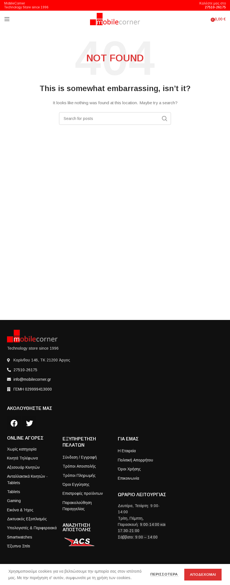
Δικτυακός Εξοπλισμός (27, 519)
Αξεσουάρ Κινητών (23, 467)
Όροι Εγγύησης (76, 484)
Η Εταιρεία (127, 451)
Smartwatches (19, 537)
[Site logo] (115, 19)
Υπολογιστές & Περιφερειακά (32, 528)
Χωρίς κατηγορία (21, 449)
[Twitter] (29, 423)
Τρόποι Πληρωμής (79, 475)
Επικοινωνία (128, 478)
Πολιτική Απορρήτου (135, 460)
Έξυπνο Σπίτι (18, 546)
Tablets (13, 491)
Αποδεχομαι (203, 574)
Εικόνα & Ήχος (20, 510)
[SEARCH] (164, 118)
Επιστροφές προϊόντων (83, 493)
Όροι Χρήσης (129, 469)
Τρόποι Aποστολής (79, 466)
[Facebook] (14, 423)
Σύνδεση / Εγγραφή (80, 457)
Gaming (14, 500)
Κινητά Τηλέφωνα (22, 458)
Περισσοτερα (164, 574)
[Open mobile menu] (7, 19)
